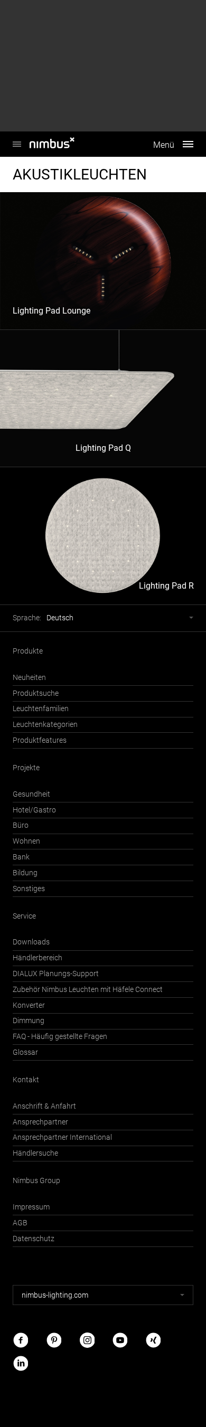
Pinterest (54, 1340)
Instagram (87, 1340)
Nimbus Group (36, 1180)
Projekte (26, 767)
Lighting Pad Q (103, 448)
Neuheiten (29, 677)
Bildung (25, 872)
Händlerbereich (37, 957)
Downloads (31, 942)
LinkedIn (21, 1363)
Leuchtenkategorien (45, 724)
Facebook (21, 1340)
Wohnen (26, 841)
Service (24, 916)
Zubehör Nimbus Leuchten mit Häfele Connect (88, 989)
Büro (21, 825)
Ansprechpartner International (62, 1137)
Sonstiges (29, 888)
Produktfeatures (40, 740)
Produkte (28, 651)
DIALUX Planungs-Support (56, 973)
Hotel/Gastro (34, 810)
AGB (20, 1222)
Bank (21, 857)
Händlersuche (35, 1153)
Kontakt (26, 1079)
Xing (153, 1340)
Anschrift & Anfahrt (44, 1106)
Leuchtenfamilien (41, 708)
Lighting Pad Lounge (51, 311)
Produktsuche (36, 693)
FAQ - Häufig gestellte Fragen (60, 1036)
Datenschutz (33, 1238)
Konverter (29, 1005)
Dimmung (28, 1020)
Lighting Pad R (166, 586)
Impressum (31, 1207)
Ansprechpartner (40, 1122)
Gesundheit (31, 794)
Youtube (120, 1340)
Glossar (25, 1052)
